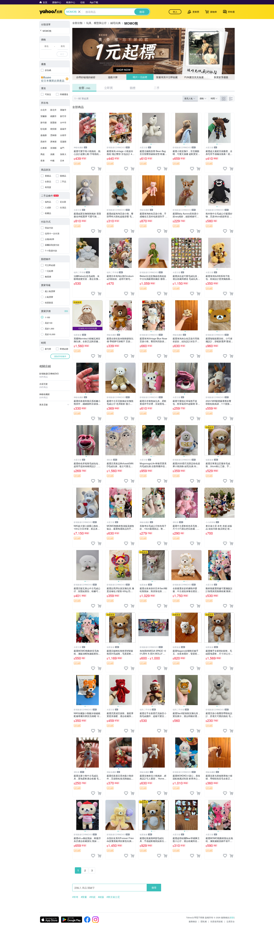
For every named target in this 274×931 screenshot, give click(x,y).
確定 (62, 53)
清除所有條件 (60, 356)
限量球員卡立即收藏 (167, 77)
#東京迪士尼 (113, 897)
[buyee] (54, 79)
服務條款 (193, 921)
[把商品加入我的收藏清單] (93, 169)
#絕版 (101, 897)
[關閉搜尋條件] (79, 12)
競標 (132, 88)
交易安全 (230, 921)
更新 (232, 917)
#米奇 (75, 897)
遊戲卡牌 (112, 77)
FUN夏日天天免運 (194, 77)
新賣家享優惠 (221, 77)
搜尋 (154, 887)
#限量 (84, 897)
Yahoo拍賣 (50, 12)
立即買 (108, 88)
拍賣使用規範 (216, 921)
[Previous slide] (107, 128)
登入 (175, 11)
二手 (157, 88)
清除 (66, 311)
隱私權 (204, 921)
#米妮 (92, 897)
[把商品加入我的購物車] (99, 169)
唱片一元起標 (140, 77)
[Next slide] (133, 128)
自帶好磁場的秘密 (85, 77)
